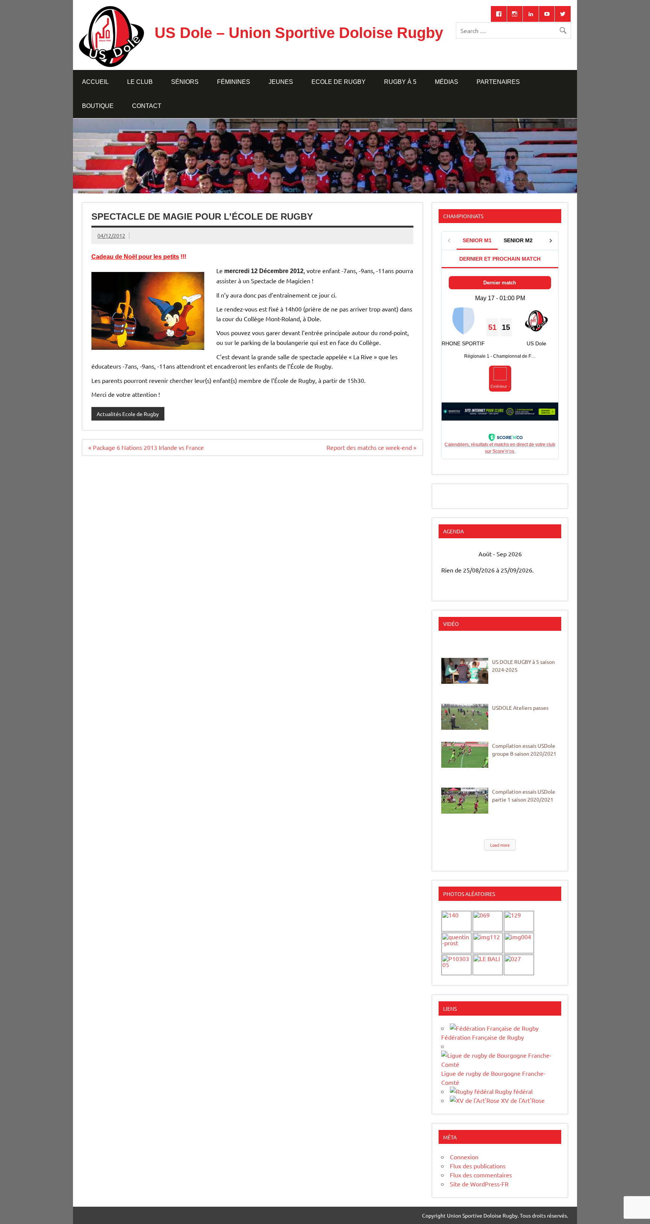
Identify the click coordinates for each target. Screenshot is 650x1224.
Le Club (140, 82)
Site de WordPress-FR (479, 1184)
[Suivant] (547, 554)
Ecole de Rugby (338, 82)
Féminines (233, 82)
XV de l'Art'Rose (522, 1100)
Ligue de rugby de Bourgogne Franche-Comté (493, 1077)
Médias (446, 82)
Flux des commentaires (481, 1174)
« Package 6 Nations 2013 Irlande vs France (146, 447)
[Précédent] (453, 554)
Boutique (98, 106)
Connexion (464, 1156)
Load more (500, 845)
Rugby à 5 (400, 82)
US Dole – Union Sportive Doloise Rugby (299, 32)
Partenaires (498, 82)
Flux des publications (478, 1165)
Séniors (185, 82)
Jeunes (281, 82)
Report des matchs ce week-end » (371, 447)
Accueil (95, 82)
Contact (146, 106)
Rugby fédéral (513, 1091)
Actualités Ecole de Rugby (128, 413)
